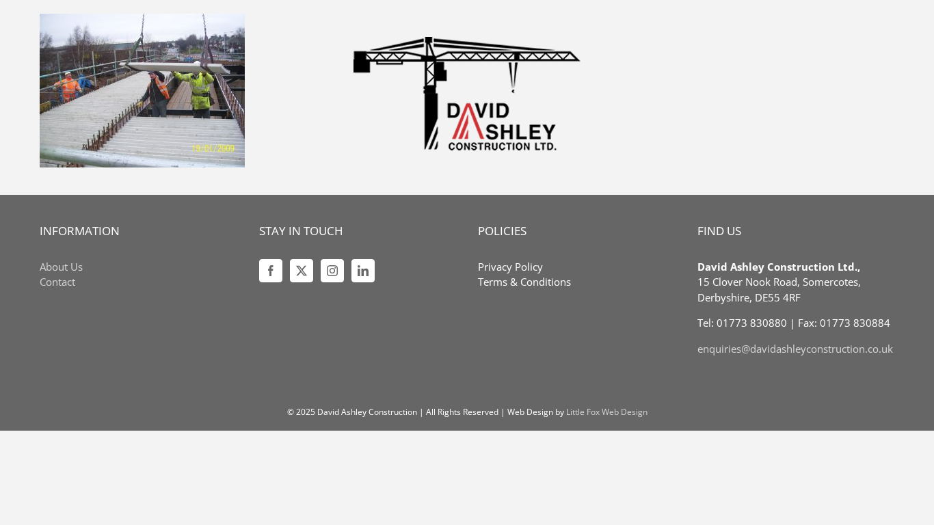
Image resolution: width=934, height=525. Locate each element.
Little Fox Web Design (607, 412)
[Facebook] (270, 270)
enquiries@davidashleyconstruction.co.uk (795, 348)
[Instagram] (332, 270)
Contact (57, 281)
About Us (61, 266)
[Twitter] (301, 270)
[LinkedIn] (363, 270)
